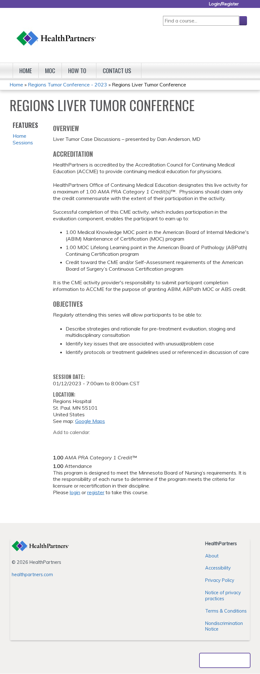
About (211, 556)
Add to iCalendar (87, 441)
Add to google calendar (59, 442)
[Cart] (245, 6)
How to (77, 70)
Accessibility (218, 568)
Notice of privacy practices (223, 596)
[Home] (56, 32)
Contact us (117, 70)
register (95, 492)
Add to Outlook (103, 442)
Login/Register (224, 4)
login (75, 492)
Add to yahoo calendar (73, 442)
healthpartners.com (32, 574)
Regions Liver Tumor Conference (149, 84)
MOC (50, 70)
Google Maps (90, 421)
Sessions (23, 142)
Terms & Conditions (226, 611)
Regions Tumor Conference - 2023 (67, 84)
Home (25, 70)
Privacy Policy (219, 580)
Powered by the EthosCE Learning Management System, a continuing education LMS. (224, 660)
